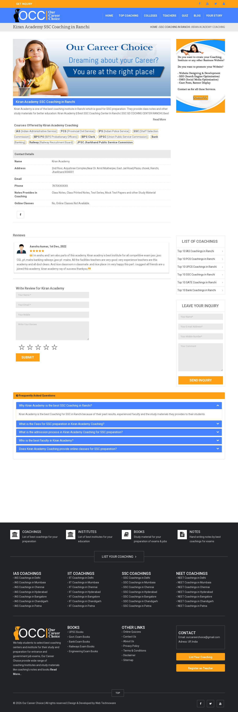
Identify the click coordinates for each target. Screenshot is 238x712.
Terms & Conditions (134, 650)
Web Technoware (105, 703)
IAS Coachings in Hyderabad (31, 591)
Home (109, 15)
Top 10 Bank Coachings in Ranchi (196, 290)
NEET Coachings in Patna (192, 605)
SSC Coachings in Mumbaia (139, 582)
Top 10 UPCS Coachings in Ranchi (197, 266)
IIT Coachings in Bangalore (84, 596)
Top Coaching (128, 15)
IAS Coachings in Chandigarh (31, 601)
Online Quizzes (132, 631)
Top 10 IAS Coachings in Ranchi (195, 251)
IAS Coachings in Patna (28, 605)
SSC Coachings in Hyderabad (140, 591)
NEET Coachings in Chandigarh (196, 601)
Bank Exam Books (79, 641)
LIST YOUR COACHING (118, 556)
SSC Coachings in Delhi (136, 577)
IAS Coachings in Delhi (27, 577)
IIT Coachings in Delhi (81, 577)
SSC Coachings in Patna (137, 605)
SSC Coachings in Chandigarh (140, 601)
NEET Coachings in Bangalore (195, 596)
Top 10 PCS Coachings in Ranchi (196, 258)
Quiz (185, 15)
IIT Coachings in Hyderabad (85, 591)
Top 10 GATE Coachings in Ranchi (196, 282)
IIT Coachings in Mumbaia (84, 582)
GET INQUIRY (24, 3)
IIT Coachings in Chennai (83, 587)
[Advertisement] (200, 174)
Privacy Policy (131, 645)
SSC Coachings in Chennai (138, 587)
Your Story (214, 15)
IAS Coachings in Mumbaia (30, 582)
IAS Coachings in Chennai (29, 587)
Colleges (150, 15)
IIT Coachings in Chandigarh (85, 601)
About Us (128, 641)
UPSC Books (76, 631)
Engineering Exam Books (83, 651)
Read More (159, 119)
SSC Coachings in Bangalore (139, 596)
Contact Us (129, 636)
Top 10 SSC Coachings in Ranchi (196, 274)
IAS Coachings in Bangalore (31, 596)
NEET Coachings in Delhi (192, 577)
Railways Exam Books (81, 646)
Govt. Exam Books (79, 636)
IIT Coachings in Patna (82, 605)
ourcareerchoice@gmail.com (203, 637)
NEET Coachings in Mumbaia (194, 582)
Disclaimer (129, 655)
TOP (118, 693)
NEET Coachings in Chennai (194, 587)
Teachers (169, 15)
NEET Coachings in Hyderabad (195, 591)
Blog (197, 15)
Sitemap (128, 660)
